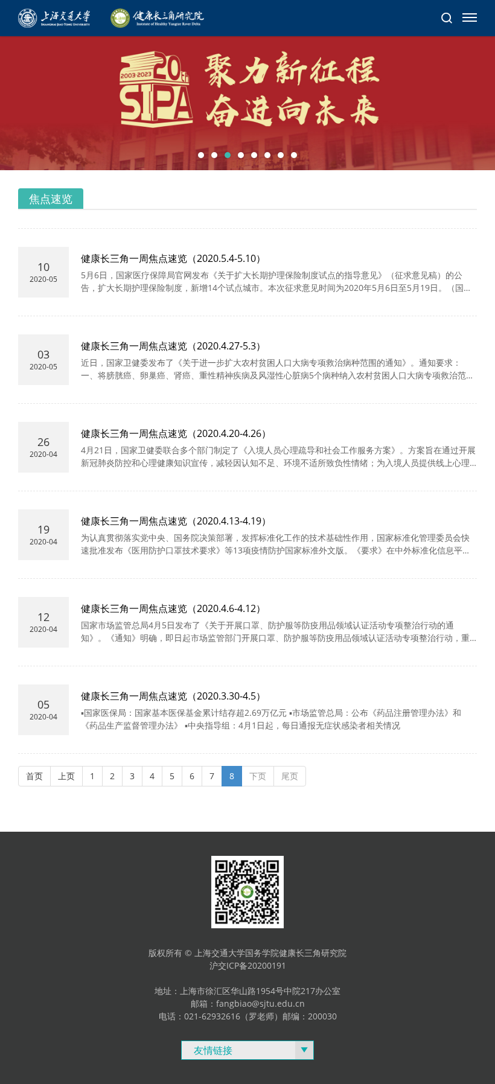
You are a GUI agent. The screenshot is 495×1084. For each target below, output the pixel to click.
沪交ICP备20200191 (247, 965)
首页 (34, 776)
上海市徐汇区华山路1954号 (232, 990)
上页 (66, 776)
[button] (201, 155)
